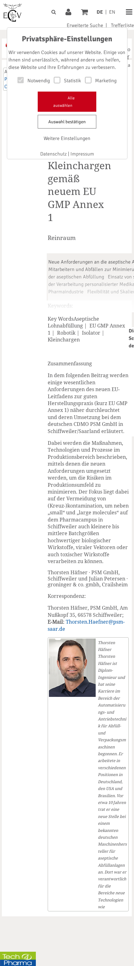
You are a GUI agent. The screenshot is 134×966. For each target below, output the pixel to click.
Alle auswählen (64, 102)
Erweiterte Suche (85, 25)
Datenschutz (53, 154)
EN (112, 12)
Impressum (82, 154)
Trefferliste (122, 25)
